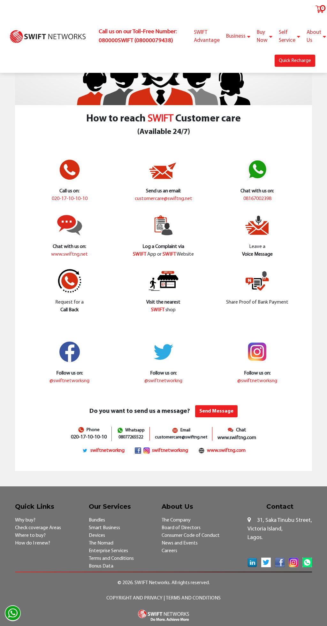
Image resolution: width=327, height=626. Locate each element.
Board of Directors (181, 527)
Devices (97, 535)
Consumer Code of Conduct (191, 535)
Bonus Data (101, 566)
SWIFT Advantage (207, 36)
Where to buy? (30, 535)
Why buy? (25, 520)
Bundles (97, 520)
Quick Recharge (295, 60)
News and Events (180, 543)
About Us (314, 36)
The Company (176, 520)
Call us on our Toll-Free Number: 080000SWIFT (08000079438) (138, 36)
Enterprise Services (108, 550)
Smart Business (104, 527)
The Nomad (101, 543)
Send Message (216, 411)
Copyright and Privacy (135, 598)
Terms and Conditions (111, 558)
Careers (169, 550)
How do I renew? (32, 543)
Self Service (287, 36)
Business (236, 36)
